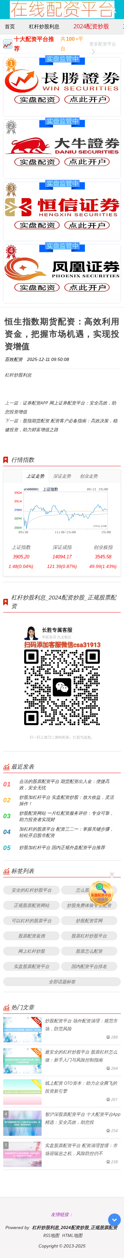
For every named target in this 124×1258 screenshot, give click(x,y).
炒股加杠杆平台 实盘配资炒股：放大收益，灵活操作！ (66, 800)
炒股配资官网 (89, 920)
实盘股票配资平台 (31, 966)
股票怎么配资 (89, 951)
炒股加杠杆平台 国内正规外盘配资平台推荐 (62, 847)
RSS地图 (51, 1235)
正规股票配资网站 (31, 905)
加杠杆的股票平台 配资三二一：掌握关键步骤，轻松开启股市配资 (66, 832)
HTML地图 (72, 1235)
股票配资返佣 (31, 936)
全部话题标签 (62, 981)
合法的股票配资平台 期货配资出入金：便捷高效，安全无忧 (64, 784)
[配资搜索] (112, 9)
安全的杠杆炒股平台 (31, 890)
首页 (10, 26)
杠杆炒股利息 (44, 26)
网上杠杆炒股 (31, 951)
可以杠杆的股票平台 (31, 920)
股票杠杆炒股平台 (89, 936)
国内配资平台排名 (89, 966)
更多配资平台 (102, 44)
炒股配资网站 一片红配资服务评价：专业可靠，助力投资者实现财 (66, 816)
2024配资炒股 (91, 26)
